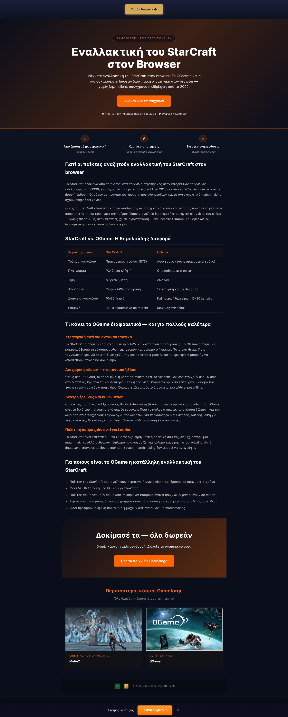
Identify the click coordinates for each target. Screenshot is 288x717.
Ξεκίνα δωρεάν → (155, 710)
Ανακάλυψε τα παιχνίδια (144, 101)
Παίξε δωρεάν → (144, 9)
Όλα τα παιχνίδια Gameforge (144, 561)
